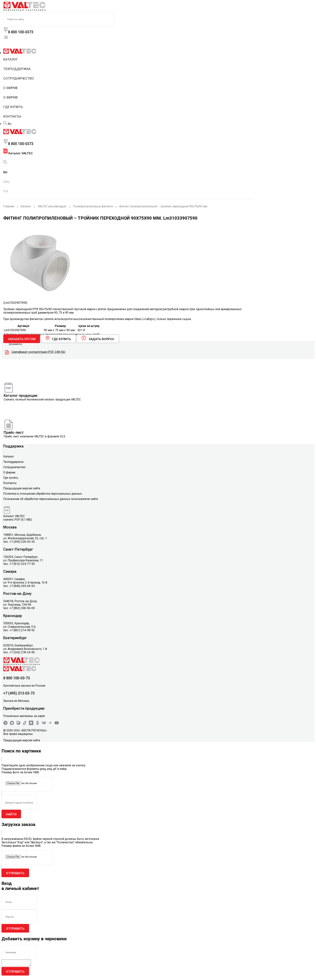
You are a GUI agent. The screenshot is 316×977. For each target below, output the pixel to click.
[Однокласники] (37, 724)
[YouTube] (56, 724)
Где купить (13, 107)
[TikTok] (24, 724)
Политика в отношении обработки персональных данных (42, 493)
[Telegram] (5, 724)
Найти (11, 814)
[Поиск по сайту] (5, 124)
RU (9, 124)
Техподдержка (17, 69)
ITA (5, 191)
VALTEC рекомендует (52, 206)
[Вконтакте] (44, 724)
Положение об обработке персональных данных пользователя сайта (50, 499)
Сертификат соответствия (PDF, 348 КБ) (38, 352)
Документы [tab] (15, 344)
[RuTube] (31, 724)
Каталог (10, 59)
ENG (6, 182)
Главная (8, 206)
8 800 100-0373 (20, 32)
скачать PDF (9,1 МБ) (17, 519)
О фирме (10, 88)
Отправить (15, 873)
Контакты (12, 116)
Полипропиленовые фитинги (93, 206)
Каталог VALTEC (20, 153)
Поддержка (13, 446)
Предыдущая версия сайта (21, 488)
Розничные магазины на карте (24, 716)
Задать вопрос (101, 339)
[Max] (12, 724)
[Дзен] (50, 724)
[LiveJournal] (18, 724)
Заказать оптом (21, 339)
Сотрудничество (18, 78)
